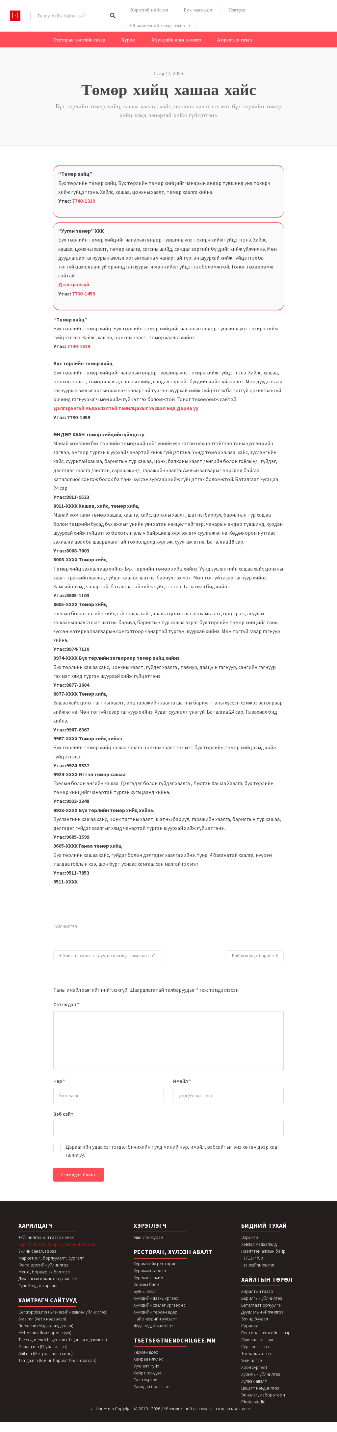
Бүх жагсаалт (198, 10)
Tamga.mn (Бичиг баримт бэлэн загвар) (57, 1360)
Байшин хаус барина (253, 956)
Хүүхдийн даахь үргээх (156, 1298)
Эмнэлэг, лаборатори (263, 1395)
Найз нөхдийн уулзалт (155, 1319)
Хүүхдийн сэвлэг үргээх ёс (160, 1305)
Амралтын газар (234, 40)
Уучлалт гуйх (146, 1366)
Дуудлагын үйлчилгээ (262, 1312)
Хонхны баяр (146, 1284)
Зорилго (249, 1237)
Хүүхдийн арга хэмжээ (176, 40)
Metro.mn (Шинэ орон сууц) (44, 1333)
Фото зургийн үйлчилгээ (43, 1265)
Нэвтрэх (237, 10)
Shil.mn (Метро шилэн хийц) (45, 1353)
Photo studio (253, 1402)
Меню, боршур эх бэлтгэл (44, 1272)
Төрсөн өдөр (146, 1352)
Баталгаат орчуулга (261, 1305)
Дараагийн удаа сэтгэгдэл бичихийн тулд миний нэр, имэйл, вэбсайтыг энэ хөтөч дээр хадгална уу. (172, 1150)
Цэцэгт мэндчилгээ (260, 1388)
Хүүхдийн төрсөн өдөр (155, 1312)
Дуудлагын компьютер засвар (47, 1279)
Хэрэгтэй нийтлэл (149, 10)
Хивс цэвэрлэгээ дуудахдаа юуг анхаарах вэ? (109, 956)
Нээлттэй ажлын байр (263, 1251)
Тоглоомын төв (256, 1353)
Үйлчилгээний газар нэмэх (157, 26)
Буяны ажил (145, 1291)
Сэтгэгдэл (66, 1004)
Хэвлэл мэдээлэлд (259, 1244)
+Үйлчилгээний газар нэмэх (46, 1237)
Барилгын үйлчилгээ (261, 1298)
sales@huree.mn (258, 1265)
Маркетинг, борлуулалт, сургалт (51, 1258)
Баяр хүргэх (145, 1380)
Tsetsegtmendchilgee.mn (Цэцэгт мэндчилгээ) (62, 1339)
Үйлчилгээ (251, 1360)
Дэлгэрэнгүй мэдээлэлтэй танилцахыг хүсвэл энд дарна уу (125, 408)
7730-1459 (83, 293)
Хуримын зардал (150, 1270)
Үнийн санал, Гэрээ (37, 1251)
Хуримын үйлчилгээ (260, 1374)
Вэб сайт (63, 1114)
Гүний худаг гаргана (38, 1286)
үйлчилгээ (66, 927)
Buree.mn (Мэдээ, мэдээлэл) (45, 1326)
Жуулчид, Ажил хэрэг (154, 1326)
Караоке (249, 1326)
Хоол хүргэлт (254, 1367)
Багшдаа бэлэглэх (151, 1387)
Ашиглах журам (148, 1237)
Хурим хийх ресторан (155, 1263)
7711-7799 (253, 1258)
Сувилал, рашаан (257, 1339)
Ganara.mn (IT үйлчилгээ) (42, 1346)
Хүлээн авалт (254, 1381)
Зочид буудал (254, 1319)
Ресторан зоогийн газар (79, 40)
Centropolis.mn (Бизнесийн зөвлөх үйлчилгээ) (63, 1312)
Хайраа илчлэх (148, 1359)
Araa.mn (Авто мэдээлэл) (42, 1319)
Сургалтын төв (255, 1346)
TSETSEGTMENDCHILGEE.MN (175, 1340)
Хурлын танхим (148, 1277)
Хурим (128, 40)
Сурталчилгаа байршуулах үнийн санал (57, 1244)
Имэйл (182, 1081)
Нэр (59, 1081)
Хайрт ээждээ (147, 1373)
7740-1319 (83, 200)
